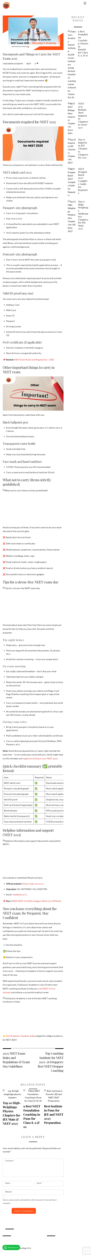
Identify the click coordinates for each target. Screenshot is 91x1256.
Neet (28, 63)
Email (40, 1183)
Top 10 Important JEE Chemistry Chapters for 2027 (83, 148)
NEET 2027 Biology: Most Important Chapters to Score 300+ (83, 115)
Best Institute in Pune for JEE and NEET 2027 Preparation (53, 1114)
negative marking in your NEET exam (40, 758)
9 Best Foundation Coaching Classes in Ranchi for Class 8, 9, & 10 (83, 43)
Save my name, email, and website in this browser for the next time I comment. (30, 1201)
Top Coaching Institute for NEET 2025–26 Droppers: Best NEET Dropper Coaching (51, 1062)
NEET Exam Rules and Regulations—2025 (34, 359)
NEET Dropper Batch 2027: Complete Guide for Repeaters (83, 180)
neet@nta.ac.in (20, 894)
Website (8, 1192)
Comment (9, 1161)
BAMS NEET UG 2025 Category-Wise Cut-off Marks (36, 901)
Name (8, 1183)
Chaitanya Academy (13, 64)
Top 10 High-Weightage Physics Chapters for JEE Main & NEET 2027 (12, 1113)
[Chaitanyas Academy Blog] (6, 8)
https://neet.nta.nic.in (33, 883)
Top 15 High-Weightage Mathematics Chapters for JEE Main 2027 (83, 215)
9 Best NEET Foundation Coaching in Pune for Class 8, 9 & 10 (31, 1116)
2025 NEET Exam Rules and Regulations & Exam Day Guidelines (16, 1059)
